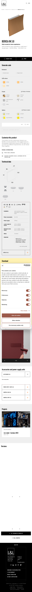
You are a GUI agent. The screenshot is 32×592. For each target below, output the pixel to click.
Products (7, 9)
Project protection (11, 574)
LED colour (5, 78)
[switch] (28, 295)
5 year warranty (11, 572)
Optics (3, 110)
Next (27, 360)
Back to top (16, 544)
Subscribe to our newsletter (13, 570)
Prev (5, 360)
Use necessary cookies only (16, 325)
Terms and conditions (14, 589)
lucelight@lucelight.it (21, 562)
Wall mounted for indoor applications (11, 44)
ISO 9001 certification (12, 576)
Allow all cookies (16, 315)
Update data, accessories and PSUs (11, 129)
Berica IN (14, 9)
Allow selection (16, 320)
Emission (4, 69)
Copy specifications (23, 246)
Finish (3, 91)
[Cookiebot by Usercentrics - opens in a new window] (23, 265)
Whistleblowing (20, 588)
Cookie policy (13, 588)
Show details (24, 310)
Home (2, 9)
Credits (22, 589)
